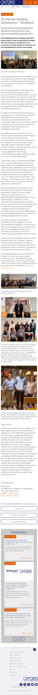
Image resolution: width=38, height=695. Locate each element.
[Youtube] (32, 684)
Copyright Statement (17, 652)
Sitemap (13, 675)
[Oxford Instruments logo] (7, 2)
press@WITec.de (12, 493)
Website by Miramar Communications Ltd (19, 690)
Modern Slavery (15, 658)
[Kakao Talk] (36, 684)
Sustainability (15, 655)
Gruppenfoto (19, 509)
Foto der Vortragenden (19, 515)
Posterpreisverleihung (19, 522)
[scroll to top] (34, 649)
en (25, 2)
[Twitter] (28, 684)
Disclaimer (14, 672)
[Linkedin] (24, 684)
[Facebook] (20, 684)
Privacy (13, 669)
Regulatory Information (18, 663)
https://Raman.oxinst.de (9, 496)
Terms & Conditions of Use (19, 666)
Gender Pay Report (16, 661)
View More (19, 639)
